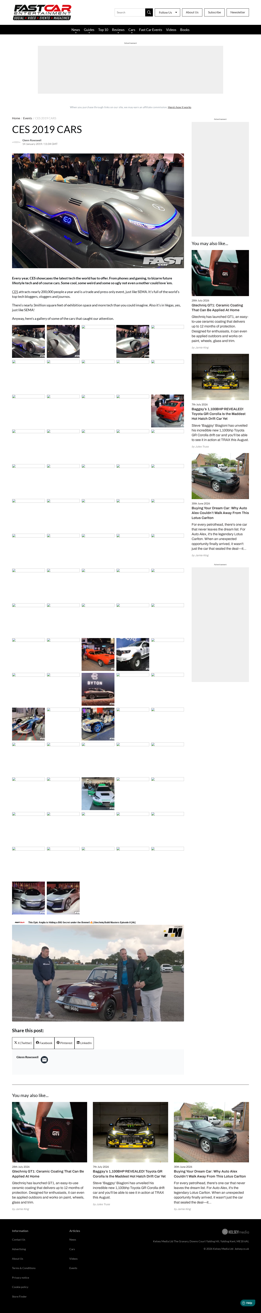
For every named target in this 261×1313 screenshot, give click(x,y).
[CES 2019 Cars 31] (63, 550)
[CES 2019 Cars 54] (167, 689)
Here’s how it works (179, 107)
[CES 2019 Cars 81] (63, 898)
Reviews (118, 30)
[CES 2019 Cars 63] (132, 758)
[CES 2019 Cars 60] (28, 758)
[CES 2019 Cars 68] (132, 793)
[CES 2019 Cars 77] (98, 863)
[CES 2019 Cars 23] (132, 480)
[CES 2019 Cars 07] (98, 376)
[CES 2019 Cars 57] (98, 724)
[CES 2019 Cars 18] (132, 445)
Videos (171, 30)
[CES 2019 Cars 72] (98, 828)
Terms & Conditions (24, 1268)
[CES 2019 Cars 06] (63, 376)
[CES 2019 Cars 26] (63, 515)
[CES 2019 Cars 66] (63, 793)
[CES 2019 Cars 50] (28, 689)
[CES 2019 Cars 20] (28, 480)
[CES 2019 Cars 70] (28, 828)
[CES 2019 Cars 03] (132, 341)
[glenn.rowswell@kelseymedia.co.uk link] (44, 1059)
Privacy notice (20, 1277)
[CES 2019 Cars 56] (63, 724)
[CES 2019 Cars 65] (28, 793)
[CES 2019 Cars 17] (98, 445)
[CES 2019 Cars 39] (167, 584)
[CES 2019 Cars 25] (28, 515)
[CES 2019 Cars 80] (28, 898)
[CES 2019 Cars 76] (63, 863)
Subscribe (214, 12)
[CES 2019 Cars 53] (132, 689)
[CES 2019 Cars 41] (63, 619)
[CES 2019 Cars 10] (28, 411)
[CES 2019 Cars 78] (132, 863)
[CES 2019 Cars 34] (167, 550)
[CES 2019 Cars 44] (167, 619)
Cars (131, 30)
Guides (89, 30)
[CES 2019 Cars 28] (132, 515)
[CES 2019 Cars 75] (28, 863)
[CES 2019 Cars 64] (167, 758)
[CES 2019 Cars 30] (28, 550)
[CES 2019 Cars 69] (167, 793)
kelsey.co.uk (242, 1248)
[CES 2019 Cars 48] (132, 654)
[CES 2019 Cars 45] (28, 654)
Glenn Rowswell (31, 140)
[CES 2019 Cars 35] (28, 584)
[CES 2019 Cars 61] (63, 758)
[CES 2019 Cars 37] (98, 584)
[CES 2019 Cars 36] (63, 584)
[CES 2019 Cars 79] (167, 863)
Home (16, 118)
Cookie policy (20, 1287)
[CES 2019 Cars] (28, 341)
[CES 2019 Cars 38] (132, 584)
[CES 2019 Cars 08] (132, 376)
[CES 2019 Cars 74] (167, 828)
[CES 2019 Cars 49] (167, 654)
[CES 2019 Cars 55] (28, 724)
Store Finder (19, 1296)
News (75, 30)
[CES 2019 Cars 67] (98, 793)
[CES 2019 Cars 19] (167, 445)
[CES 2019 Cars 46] (63, 654)
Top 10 (103, 30)
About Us (192, 12)
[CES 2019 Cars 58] (132, 724)
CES (15, 292)
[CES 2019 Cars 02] (98, 341)
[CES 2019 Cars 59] (167, 724)
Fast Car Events (150, 30)
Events (27, 118)
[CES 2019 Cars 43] (132, 619)
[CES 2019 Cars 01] (63, 341)
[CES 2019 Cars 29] (167, 515)
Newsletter (237, 12)
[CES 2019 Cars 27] (98, 515)
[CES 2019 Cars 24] (167, 480)
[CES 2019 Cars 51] (63, 689)
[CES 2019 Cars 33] (132, 550)
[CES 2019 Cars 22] (98, 480)
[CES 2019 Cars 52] (98, 689)
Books (185, 30)
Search (149, 12)
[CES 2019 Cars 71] (63, 828)
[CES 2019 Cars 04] (167, 341)
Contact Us (18, 1239)
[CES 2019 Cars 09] (167, 376)
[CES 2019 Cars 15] (28, 445)
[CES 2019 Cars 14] (167, 411)
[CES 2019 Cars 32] (98, 550)
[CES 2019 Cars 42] (98, 619)
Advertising (19, 1249)
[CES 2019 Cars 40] (28, 619)
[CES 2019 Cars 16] (63, 445)
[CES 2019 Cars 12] (98, 411)
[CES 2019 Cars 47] (98, 654)
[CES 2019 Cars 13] (132, 411)
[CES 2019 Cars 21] (63, 480)
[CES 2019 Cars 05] (28, 376)
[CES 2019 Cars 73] (132, 828)
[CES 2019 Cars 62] (98, 758)
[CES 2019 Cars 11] (63, 411)
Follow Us (165, 12)
